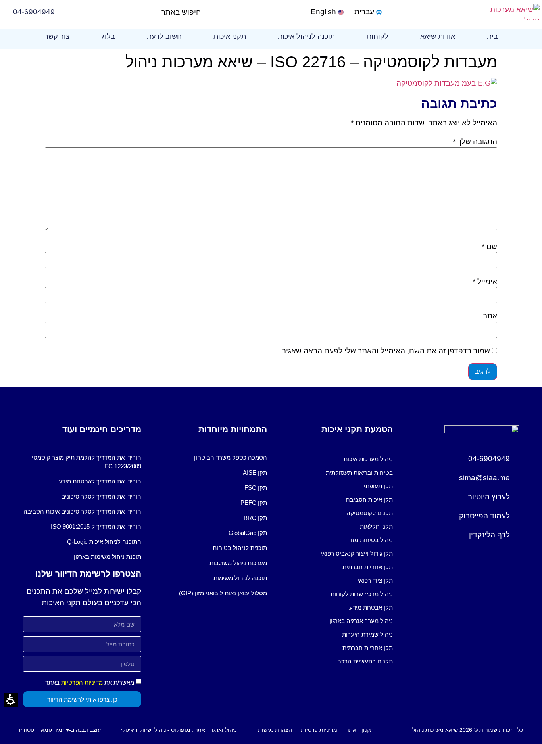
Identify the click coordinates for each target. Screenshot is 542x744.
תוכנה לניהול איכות (306, 36)
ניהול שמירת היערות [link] (367, 634)
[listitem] (334, 459)
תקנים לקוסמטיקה (369, 513)
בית (492, 36)
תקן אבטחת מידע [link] (371, 607)
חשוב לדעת (164, 36)
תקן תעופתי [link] (378, 486)
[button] (207, 12)
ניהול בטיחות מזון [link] (371, 540)
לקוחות (377, 36)
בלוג (108, 36)
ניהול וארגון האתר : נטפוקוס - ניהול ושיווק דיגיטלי (178, 730)
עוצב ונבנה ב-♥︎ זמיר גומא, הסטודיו (60, 730)
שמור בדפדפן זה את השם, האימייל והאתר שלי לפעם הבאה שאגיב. (385, 351)
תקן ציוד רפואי (375, 580)
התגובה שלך (475, 141)
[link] (328, 12)
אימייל (485, 281)
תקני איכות (229, 36)
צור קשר (57, 36)
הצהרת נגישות (275, 730)
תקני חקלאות (376, 526)
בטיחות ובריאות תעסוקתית (359, 472)
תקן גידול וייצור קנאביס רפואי (357, 553)
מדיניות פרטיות (319, 730)
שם (489, 246)
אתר (490, 316)
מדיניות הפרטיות (82, 682)
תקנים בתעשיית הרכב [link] (365, 661)
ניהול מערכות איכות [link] (368, 459)
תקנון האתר (360, 730)
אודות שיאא (437, 36)
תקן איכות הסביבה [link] (369, 499)
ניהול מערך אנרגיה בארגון (361, 620)
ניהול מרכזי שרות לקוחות (362, 594)
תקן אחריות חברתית (367, 567)
